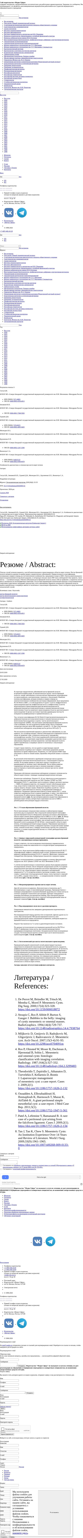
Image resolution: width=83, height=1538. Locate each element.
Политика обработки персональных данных (19, 1212)
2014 (5, 122)
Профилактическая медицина (14, 69)
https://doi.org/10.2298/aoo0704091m (41, 1043)
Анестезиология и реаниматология (16, 27)
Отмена (11, 1537)
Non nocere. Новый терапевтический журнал (19, 23)
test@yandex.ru (7, 1345)
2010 (5, 129)
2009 (5, 131)
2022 (5, 107)
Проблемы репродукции (12, 65)
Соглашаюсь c (8, 1169)
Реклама (7, 166)
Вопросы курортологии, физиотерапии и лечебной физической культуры (29, 36)
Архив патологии (10, 29)
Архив (6, 159)
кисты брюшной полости (8, 594)
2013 (5, 124)
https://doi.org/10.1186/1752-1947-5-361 (42, 1110)
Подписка (7, 157)
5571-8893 (16, 399)
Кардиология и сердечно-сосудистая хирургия (20, 51)
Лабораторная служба (11, 54)
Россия (21, 1467)
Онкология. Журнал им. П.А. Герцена (17, 60)
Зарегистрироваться (7, 1434)
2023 (5, 106)
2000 (5, 148)
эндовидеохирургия (7, 597)
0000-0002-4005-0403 (17, 427)
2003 (5, 142)
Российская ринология (12, 73)
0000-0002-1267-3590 (17, 448)
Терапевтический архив (12, 84)
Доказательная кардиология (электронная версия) (21, 43)
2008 (5, 133)
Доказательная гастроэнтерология (16, 41)
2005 (5, 139)
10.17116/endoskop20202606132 (14, 486)
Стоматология (9, 80)
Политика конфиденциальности (15, 1210)
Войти (2, 1408)
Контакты (7, 169)
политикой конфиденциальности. (24, 1169)
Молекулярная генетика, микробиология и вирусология (23, 58)
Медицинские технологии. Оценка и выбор (19, 56)
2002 (5, 144)
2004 (5, 140)
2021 (5, 109)
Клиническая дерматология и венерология (19, 52)
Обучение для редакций (12, 1216)
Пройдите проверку (7, 1188)
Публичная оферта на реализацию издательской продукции (24, 1214)
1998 (5, 151)
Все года (3, 95)
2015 (5, 120)
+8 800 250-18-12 (10, 1275)
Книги (6, 160)
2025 (5, 102)
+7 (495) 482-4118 (10, 1268)
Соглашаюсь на (8, 1165)
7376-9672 (16, 425)
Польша (7, 1476)
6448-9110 (16, 460)
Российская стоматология (13, 74)
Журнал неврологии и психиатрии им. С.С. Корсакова (23, 45)
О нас (6, 164)
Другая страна (9, 1480)
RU (20, 177)
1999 (5, 150)
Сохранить (4, 1537)
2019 (5, 113)
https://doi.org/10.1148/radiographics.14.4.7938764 (49, 1028)
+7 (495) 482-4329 (10, 1269)
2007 (5, 135)
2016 (5, 118)
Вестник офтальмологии (12, 32)
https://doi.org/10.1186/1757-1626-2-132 (42, 1088)
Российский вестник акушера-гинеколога (18, 76)
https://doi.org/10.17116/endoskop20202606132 (15, 520)
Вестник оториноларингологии (15, 30)
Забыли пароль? (5, 1406)
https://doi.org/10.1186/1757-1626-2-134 (42, 1125)
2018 (5, 115)
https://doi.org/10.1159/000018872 (39, 1009)
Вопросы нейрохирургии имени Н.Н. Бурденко (20, 38)
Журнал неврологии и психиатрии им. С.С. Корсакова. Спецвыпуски (28, 47)
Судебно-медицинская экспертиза (16, 82)
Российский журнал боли (13, 78)
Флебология (8, 85)
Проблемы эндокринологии (13, 67)
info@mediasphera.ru (11, 205)
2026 (5, 100)
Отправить (22, 1366)
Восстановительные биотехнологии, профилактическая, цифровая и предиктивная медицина (36, 40)
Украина (7, 1474)
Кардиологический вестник (13, 49)
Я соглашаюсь (54, 1512)
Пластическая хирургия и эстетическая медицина (21, 63)
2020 (5, 111)
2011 (5, 128)
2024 (5, 104)
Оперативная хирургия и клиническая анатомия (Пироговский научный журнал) (32, 62)
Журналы (7, 155)
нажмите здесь (20, 1533)
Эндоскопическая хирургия (13, 89)
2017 (5, 117)
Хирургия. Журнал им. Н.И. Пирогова (17, 87)
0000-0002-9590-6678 (17, 461)
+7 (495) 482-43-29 (6, 231)
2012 (5, 126)
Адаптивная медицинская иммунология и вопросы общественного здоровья (30, 25)
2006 (5, 137)
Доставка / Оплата (10, 168)
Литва (6, 1478)
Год (20, 325)
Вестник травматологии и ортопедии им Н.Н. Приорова (23, 34)
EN (5, 180)
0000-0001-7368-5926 (17, 413)
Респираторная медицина (13, 71)
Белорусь (7, 1472)
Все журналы (23, 18)
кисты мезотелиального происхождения (14, 596)
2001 (5, 146)
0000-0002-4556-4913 (17, 401)
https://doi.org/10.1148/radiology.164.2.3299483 (47, 1066)
